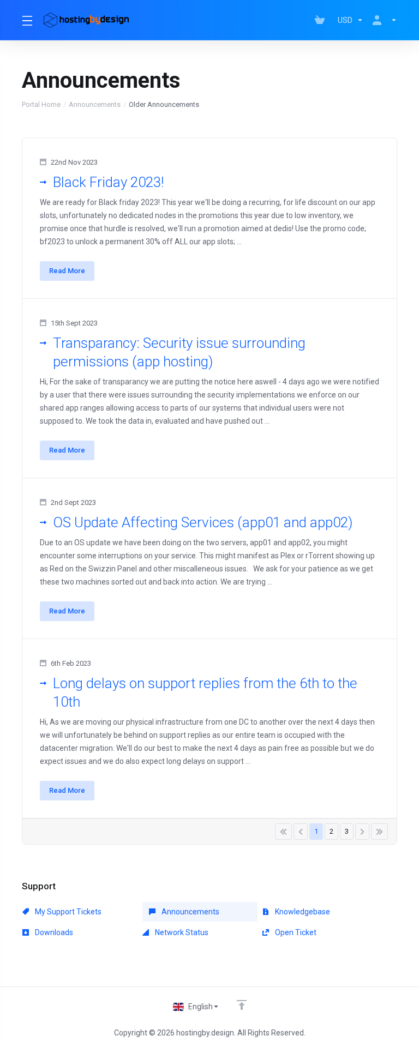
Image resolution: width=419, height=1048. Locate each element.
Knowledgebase (301, 911)
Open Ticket (294, 932)
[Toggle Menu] (26, 20)
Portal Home (41, 104)
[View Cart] (321, 20)
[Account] (382, 20)
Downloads (53, 932)
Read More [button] (67, 271)
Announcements (95, 104)
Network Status (180, 932)
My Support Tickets (67, 911)
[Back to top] (241, 1005)
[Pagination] (283, 831)
